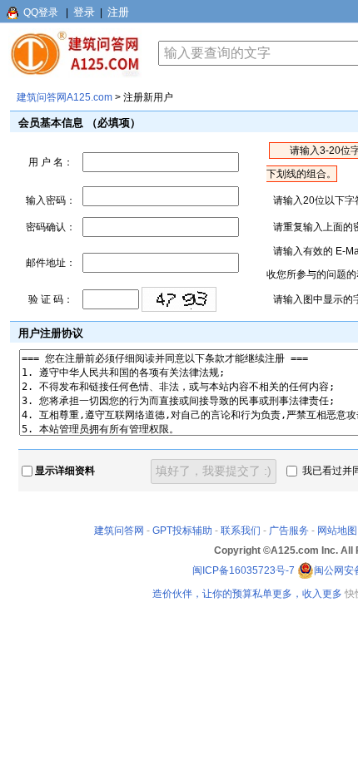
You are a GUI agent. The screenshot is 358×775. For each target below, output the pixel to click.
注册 (118, 12)
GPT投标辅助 (182, 530)
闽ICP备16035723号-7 (243, 570)
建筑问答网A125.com (64, 97)
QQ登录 (40, 12)
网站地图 (337, 530)
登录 (84, 12)
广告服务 (289, 530)
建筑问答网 (119, 530)
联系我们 (241, 530)
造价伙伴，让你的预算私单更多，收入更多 (247, 594)
